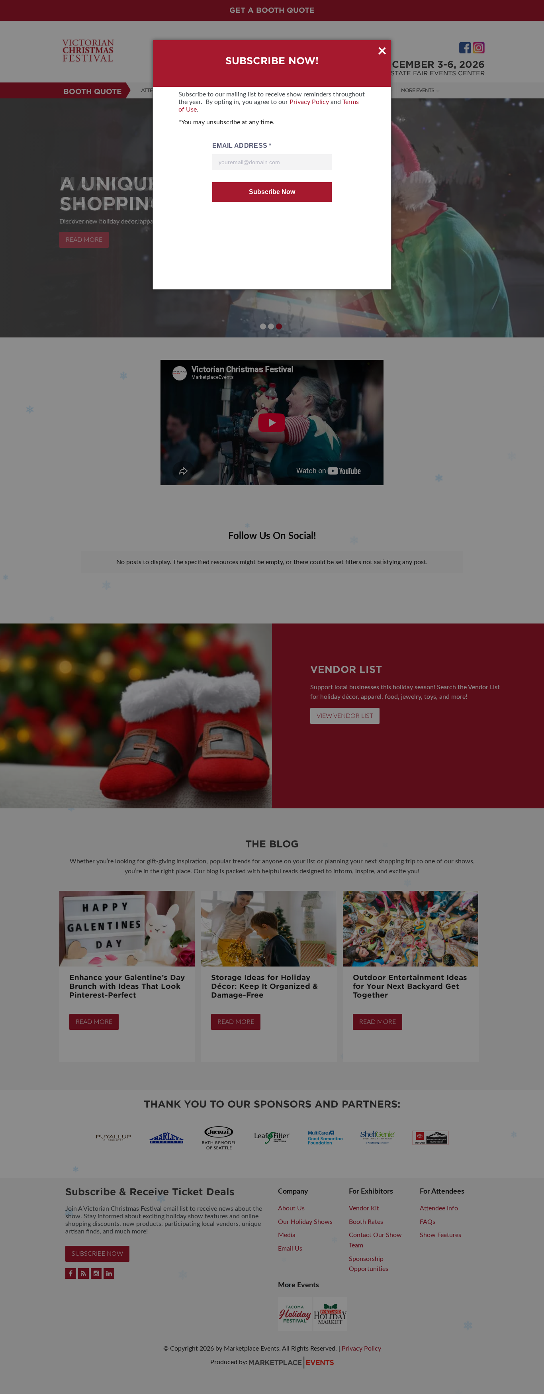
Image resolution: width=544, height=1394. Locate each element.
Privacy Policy (309, 102)
